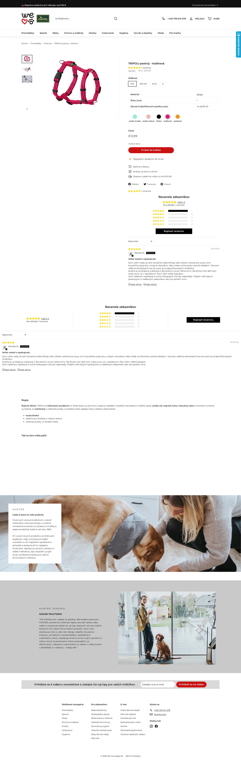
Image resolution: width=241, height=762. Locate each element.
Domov (24, 43)
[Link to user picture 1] (135, 289)
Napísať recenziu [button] (174, 231)
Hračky (92, 33)
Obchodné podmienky (131, 730)
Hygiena (123, 33)
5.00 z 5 (181, 202)
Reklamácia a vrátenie (101, 718)
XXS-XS (143, 84)
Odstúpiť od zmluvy (100, 722)
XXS (132, 84)
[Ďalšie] (27, 108)
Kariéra (123, 726)
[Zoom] (77, 86)
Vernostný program (100, 726)
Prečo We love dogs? (130, 710)
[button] (134, 67)
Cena (131, 130)
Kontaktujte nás (128, 718)
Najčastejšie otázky (100, 714)
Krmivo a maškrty (73, 33)
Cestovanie (108, 33)
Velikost (132, 78)
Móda (161, 33)
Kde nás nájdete (128, 714)
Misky (55, 33)
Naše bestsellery (99, 710)
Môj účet (95, 738)
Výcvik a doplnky (143, 33)
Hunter (131, 70)
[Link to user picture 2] (150, 289)
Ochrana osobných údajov (132, 734)
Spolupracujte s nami (130, 722)
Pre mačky (175, 33)
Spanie (43, 33)
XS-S (154, 84)
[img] (134, 249)
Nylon (200, 94)
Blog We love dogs (100, 734)
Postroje (48, 43)
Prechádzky (27, 33)
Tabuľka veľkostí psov (101, 730)
